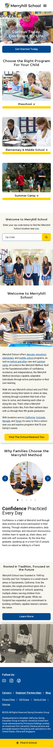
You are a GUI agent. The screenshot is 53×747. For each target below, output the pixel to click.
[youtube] (4, 681)
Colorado (40, 417)
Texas (18, 421)
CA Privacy (24, 699)
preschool (41, 354)
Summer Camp (11, 164)
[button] (22, 343)
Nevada (6, 421)
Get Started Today (26, 49)
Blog (48, 692)
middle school (26, 358)
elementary (8, 358)
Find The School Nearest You (26, 437)
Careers (6, 692)
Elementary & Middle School (19, 118)
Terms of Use (39, 699)
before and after (18, 361)
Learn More (26, 616)
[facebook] (19, 681)
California (30, 417)
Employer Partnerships (28, 692)
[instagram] (11, 681)
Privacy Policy (8, 699)
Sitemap (6, 704)
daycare (31, 354)
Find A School (28, 742)
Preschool (8, 72)
